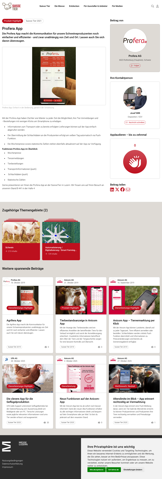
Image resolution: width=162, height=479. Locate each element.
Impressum (7, 467)
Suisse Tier (44, 6)
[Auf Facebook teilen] (122, 189)
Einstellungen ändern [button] (133, 470)
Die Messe (60, 6)
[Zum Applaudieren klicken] (135, 162)
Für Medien (117, 6)
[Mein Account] (157, 6)
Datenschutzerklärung (12, 463)
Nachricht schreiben (137, 122)
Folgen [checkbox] (136, 66)
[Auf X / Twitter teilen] (117, 189)
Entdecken (74, 6)
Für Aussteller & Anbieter (95, 6)
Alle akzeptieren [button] (97, 470)
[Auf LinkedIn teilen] (112, 189)
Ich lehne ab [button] (113, 470)
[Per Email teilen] (128, 189)
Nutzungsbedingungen (12, 460)
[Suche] (152, 6)
